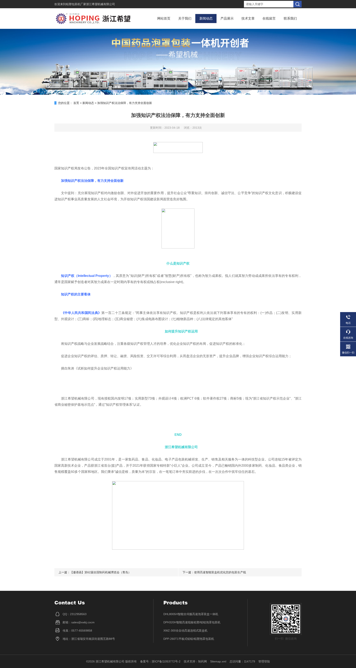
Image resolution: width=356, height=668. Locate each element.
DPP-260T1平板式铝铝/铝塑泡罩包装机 (188, 638)
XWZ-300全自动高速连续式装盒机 (185, 630)
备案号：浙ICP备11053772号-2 (160, 661)
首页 (76, 103)
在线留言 (269, 18)
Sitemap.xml (218, 661)
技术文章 (248, 18)
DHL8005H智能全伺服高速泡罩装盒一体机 (190, 614)
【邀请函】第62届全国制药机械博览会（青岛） (100, 572)
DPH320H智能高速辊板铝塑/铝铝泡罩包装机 (191, 622)
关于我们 (184, 18)
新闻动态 (206, 18)
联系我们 (290, 18)
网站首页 (163, 18)
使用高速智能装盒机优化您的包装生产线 (220, 572)
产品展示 (227, 18)
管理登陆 (264, 661)
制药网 (202, 661)
